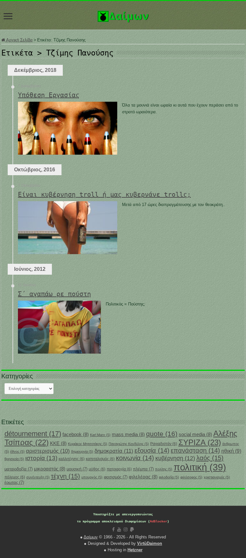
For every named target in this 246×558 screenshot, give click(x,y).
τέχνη (65, 476)
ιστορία (41, 458)
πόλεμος (14, 477)
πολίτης (163, 469)
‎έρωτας (14, 482)
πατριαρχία (119, 469)
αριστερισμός (48, 451)
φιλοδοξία (169, 477)
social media (195, 434)
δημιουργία (82, 451)
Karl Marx (100, 435)
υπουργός (91, 477)
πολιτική (200, 467)
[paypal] (132, 529)
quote (161, 433)
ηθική (231, 451)
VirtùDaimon (149, 543)
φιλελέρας (143, 476)
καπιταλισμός (100, 459)
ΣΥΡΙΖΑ (199, 442)
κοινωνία (135, 457)
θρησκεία (14, 459)
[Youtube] (119, 529)
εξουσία (152, 450)
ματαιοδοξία (18, 469)
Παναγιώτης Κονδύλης (129, 444)
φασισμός (115, 477)
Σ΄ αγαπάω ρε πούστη (54, 294)
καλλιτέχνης (72, 459)
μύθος (97, 469)
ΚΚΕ (58, 443)
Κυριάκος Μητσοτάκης (87, 444)
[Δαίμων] (123, 15)
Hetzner (135, 549)
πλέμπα (143, 469)
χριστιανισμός (217, 477)
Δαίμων (91, 537)
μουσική (77, 469)
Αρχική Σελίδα (19, 40)
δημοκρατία (113, 451)
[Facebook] (113, 529)
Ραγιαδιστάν (163, 444)
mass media (128, 434)
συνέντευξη (38, 477)
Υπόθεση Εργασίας (48, 95)
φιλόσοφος (191, 477)
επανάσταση (195, 450)
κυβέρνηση (175, 458)
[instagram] (125, 529)
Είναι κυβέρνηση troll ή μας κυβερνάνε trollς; (104, 194)
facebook (75, 434)
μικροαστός (49, 468)
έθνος (17, 451)
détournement (32, 434)
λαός (210, 457)
